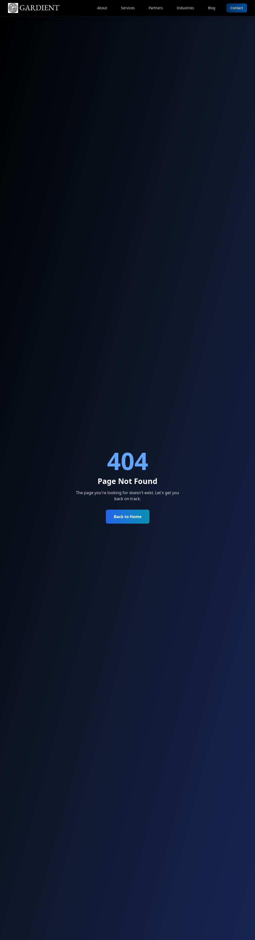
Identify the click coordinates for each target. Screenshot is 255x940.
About (102, 7)
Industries (185, 7)
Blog (211, 7)
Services (128, 7)
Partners (156, 7)
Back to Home (127, 516)
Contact (236, 7)
